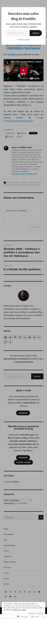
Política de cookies (20, 610)
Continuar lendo (23, 40)
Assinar (35, 33)
